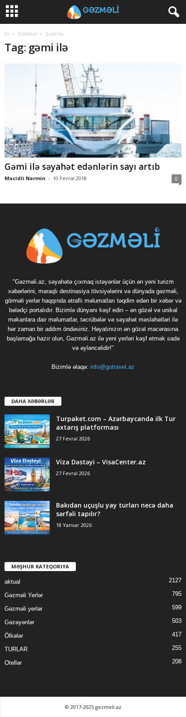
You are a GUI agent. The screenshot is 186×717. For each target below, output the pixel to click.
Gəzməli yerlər (23, 608)
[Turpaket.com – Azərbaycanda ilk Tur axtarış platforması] (27, 431)
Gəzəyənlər (19, 622)
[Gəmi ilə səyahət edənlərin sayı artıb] (93, 111)
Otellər (13, 662)
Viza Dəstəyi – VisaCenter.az (101, 462)
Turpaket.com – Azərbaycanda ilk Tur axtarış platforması (116, 422)
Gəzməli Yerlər (24, 595)
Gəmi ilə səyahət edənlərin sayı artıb (82, 166)
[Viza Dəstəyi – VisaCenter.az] (27, 474)
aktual (12, 581)
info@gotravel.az (112, 366)
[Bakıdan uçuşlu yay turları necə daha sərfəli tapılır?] (27, 518)
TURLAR (16, 649)
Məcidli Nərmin (25, 178)
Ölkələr (14, 635)
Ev (7, 34)
